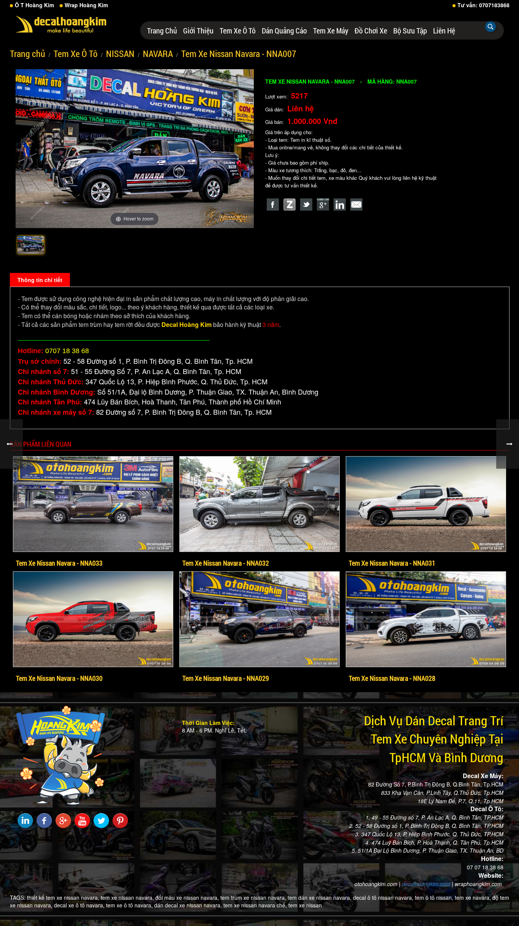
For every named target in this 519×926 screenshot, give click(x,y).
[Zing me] (289, 204)
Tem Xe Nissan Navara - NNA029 (225, 678)
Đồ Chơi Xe (370, 30)
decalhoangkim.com (426, 884)
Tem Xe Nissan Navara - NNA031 (392, 563)
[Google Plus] (323, 204)
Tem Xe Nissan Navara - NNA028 (392, 678)
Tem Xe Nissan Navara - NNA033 (59, 563)
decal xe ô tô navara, (79, 905)
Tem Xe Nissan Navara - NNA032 (225, 563)
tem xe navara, (473, 897)
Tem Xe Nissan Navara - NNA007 (238, 54)
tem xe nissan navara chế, (255, 905)
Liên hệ (444, 30)
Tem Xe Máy (330, 30)
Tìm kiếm (490, 26)
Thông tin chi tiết (39, 280)
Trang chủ (162, 30)
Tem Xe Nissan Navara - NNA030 (59, 678)
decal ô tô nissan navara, (383, 897)
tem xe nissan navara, (127, 897)
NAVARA (158, 54)
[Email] (356, 204)
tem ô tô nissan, (434, 897)
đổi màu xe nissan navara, (187, 897)
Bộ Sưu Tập (410, 30)
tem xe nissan (305, 905)
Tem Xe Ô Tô (238, 30)
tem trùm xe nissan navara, (253, 897)
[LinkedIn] (340, 204)
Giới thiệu (198, 30)
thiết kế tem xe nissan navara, (63, 897)
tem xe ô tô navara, (129, 905)
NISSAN (120, 54)
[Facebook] (273, 204)
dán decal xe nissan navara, (188, 905)
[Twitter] (306, 204)
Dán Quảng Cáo (284, 30)
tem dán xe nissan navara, (319, 897)
